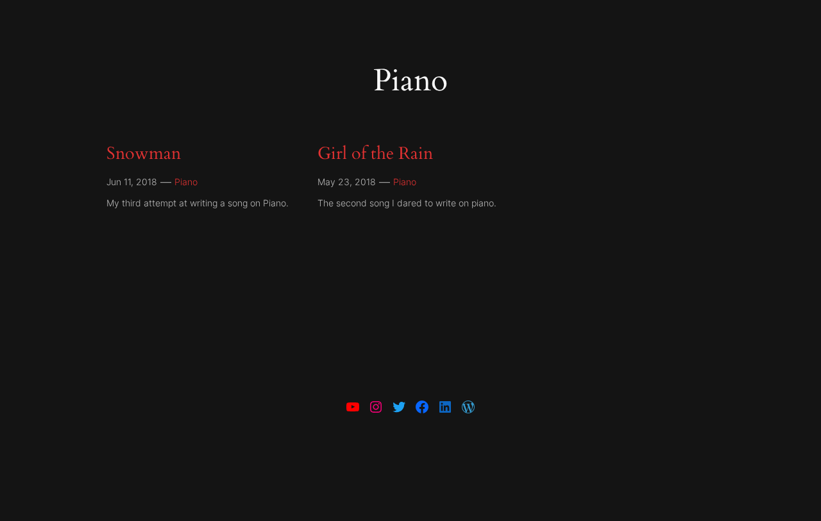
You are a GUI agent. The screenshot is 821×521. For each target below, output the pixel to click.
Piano (186, 181)
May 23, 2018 (346, 181)
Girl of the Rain (375, 154)
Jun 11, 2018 (131, 181)
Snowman (143, 154)
